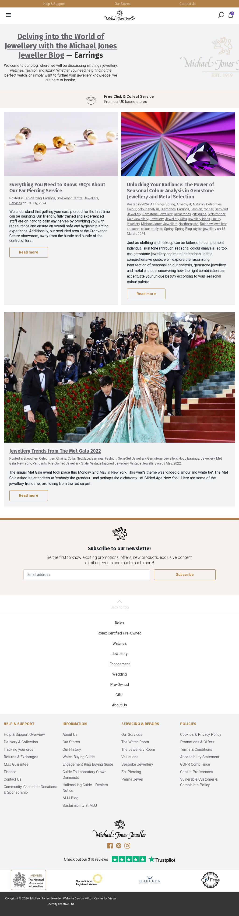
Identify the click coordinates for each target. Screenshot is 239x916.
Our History (72, 743)
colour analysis (148, 203)
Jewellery (157, 213)
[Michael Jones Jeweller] (119, 15)
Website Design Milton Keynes (83, 892)
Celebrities (214, 198)
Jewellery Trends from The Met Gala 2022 (55, 445)
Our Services (131, 728)
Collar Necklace (79, 452)
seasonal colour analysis (145, 223)
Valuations (129, 751)
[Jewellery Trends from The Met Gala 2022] (119, 371)
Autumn (199, 198)
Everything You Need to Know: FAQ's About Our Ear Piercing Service (57, 182)
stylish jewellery (204, 223)
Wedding (119, 668)
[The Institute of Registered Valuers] (89, 874)
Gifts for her (216, 208)
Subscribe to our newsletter (119, 543)
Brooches (31, 452)
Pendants (40, 457)
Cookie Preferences (196, 766)
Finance (10, 766)
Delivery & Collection (21, 736)
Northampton (189, 218)
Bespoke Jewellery (137, 758)
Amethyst (183, 198)
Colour (131, 203)
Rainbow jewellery (213, 218)
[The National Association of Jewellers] (28, 874)
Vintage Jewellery (143, 457)
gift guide (199, 208)
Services (15, 197)
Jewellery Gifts (176, 213)
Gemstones (182, 208)
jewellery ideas (199, 213)
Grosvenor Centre (70, 192)
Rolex (119, 617)
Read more (28, 246)
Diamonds (168, 203)
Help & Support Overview (24, 728)
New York (24, 457)
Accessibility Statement (199, 751)
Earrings (49, 192)
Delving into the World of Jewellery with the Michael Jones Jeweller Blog (61, 46)
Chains (61, 452)
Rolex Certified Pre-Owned (119, 627)
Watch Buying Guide (79, 751)
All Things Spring (162, 198)
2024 (145, 198)
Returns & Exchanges (21, 751)
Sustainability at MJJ (80, 799)
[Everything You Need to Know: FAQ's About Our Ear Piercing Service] (61, 138)
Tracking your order (19, 743)
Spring (169, 223)
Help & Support (54, 4)
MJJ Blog (70, 792)
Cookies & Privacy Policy (200, 728)
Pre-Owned (119, 678)
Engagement (119, 658)
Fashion (196, 203)
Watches (119, 637)
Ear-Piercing (33, 192)
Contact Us (187, 4)
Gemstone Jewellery (157, 208)
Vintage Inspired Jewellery (109, 457)
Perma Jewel (132, 773)
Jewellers (91, 192)
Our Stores (122, 4)
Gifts (119, 689)
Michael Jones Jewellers (159, 218)
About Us (119, 699)
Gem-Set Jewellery (132, 452)
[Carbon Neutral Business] (210, 874)
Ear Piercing (131, 766)
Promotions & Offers (197, 736)
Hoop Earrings (189, 452)
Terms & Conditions (196, 743)
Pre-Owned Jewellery (64, 457)
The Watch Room (135, 736)
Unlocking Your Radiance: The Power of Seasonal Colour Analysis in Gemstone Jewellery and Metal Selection (170, 185)
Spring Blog (183, 223)
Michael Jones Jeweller (45, 892)
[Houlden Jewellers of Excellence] (149, 874)
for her (208, 203)
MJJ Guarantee (16, 758)
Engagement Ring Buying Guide (88, 758)
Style (85, 457)
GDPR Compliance (195, 758)
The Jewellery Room (138, 743)
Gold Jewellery (137, 213)
